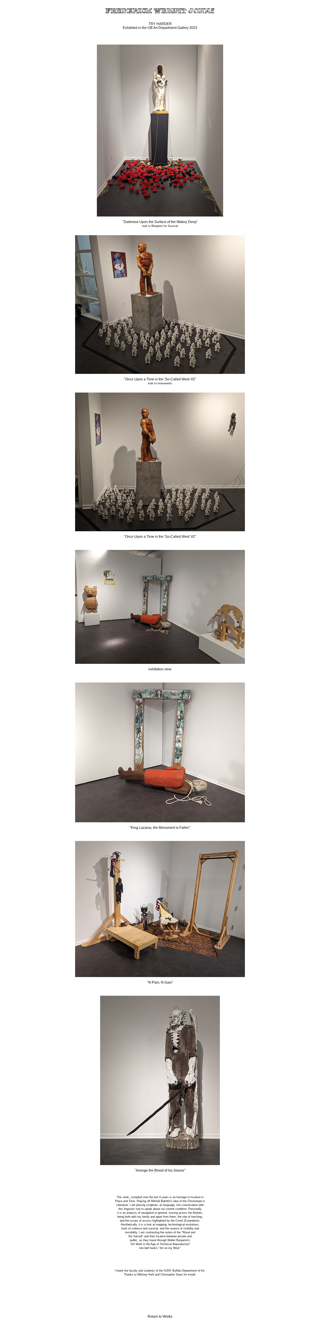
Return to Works (160, 1316)
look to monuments (160, 383)
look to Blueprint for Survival (160, 226)
